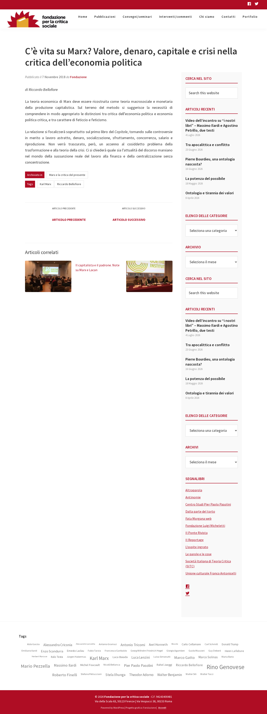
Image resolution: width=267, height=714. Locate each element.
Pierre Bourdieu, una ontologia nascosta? (210, 161)
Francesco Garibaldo (116, 650)
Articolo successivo (129, 220)
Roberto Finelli (64, 675)
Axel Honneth (158, 645)
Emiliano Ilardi (29, 650)
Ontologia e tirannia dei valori (209, 193)
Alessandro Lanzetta (85, 644)
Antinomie (193, 497)
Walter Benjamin (169, 675)
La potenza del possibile (205, 178)
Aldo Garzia (33, 644)
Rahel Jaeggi (164, 665)
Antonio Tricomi (133, 645)
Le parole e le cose (198, 554)
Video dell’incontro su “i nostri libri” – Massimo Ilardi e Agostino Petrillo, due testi (211, 125)
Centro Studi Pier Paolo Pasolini (208, 504)
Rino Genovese (225, 667)
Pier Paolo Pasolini (138, 665)
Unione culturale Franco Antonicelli (210, 573)
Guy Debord (214, 650)
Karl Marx (45, 184)
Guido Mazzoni (197, 650)
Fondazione (78, 77)
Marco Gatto (184, 657)
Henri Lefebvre (234, 651)
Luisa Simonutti (162, 656)
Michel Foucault (90, 665)
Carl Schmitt (211, 644)
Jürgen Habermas (76, 656)
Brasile (174, 644)
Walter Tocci (206, 674)
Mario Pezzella (35, 666)
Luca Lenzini (140, 657)
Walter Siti (191, 674)
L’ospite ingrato (196, 547)
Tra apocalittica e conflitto (207, 144)
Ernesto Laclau (75, 651)
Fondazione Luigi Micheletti (205, 525)
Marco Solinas (208, 657)
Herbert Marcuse (39, 656)
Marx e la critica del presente (67, 175)
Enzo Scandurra (52, 651)
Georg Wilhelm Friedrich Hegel (147, 650)
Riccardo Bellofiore (69, 184)
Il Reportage (194, 540)
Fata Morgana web (198, 518)
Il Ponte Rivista (196, 533)
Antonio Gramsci (108, 644)
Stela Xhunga (115, 675)
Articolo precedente (69, 220)
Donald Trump (230, 644)
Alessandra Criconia (57, 645)
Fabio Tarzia (94, 650)
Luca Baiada (120, 657)
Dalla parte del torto (200, 511)
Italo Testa (57, 657)
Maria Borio (228, 656)
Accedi (162, 707)
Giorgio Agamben (175, 650)
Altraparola (193, 490)
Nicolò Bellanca (111, 664)
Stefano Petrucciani (91, 674)
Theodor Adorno (141, 675)
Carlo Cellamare (191, 644)
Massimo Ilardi (65, 665)
